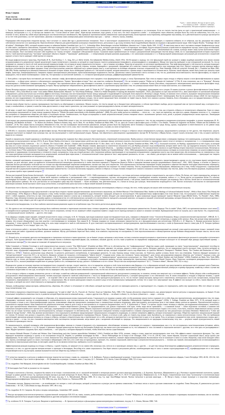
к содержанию (121, 7)
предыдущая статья (105, 7)
